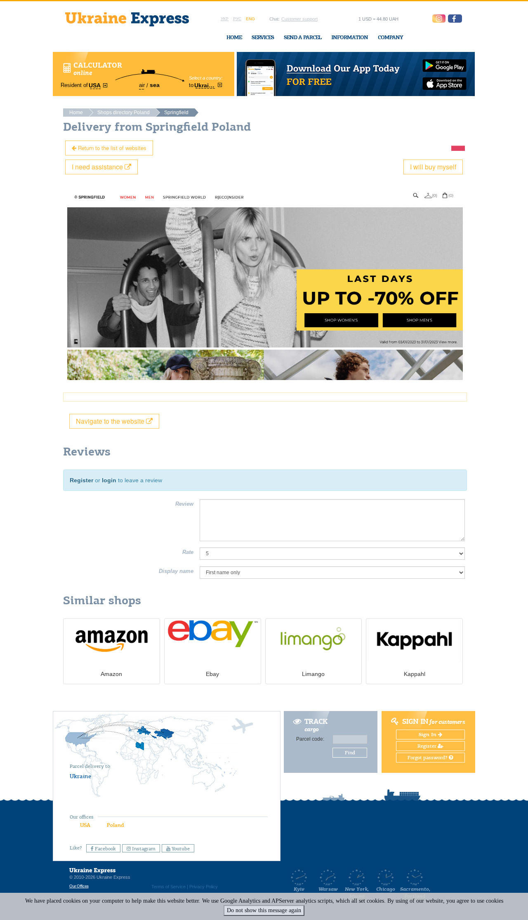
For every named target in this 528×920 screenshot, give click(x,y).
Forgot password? (428, 757)
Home (234, 37)
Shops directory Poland (123, 112)
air (142, 85)
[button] (455, 18)
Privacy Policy (203, 886)
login (109, 480)
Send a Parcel (302, 37)
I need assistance (98, 166)
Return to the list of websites (111, 148)
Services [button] (263, 37)
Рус (237, 18)
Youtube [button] (180, 848)
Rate (187, 552)
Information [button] (349, 37)
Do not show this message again (264, 910)
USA (85, 824)
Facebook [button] (105, 848)
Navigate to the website (111, 421)
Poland (115, 824)
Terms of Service (168, 886)
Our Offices (79, 886)
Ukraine (80, 776)
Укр (225, 18)
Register (81, 480)
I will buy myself (433, 166)
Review (184, 504)
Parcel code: (310, 739)
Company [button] (390, 37)
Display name (176, 571)
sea (155, 85)
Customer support (299, 18)
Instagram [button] (143, 848)
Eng (250, 18)
